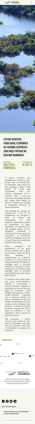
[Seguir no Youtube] (11, 401)
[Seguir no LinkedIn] (15, 401)
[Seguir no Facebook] (3, 401)
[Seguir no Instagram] (7, 401)
